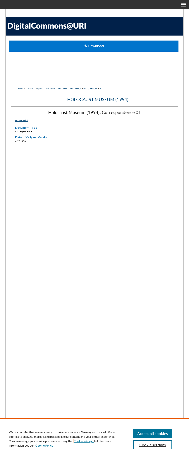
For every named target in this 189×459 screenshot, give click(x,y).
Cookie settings (84, 441)
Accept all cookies (152, 433)
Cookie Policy (44, 445)
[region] (94, 438)
